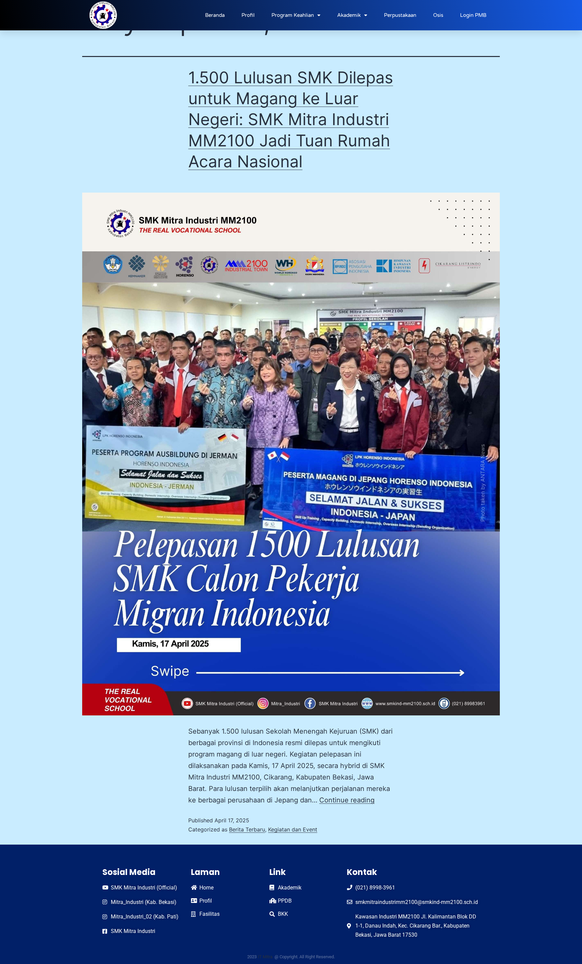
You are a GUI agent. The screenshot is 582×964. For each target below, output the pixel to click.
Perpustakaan (400, 15)
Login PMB (473, 15)
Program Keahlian (292, 15)
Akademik (349, 15)
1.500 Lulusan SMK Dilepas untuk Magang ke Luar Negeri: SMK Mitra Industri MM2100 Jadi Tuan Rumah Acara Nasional (290, 119)
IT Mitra (265, 956)
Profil (248, 15)
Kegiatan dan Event (292, 829)
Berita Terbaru (247, 829)
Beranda (215, 15)
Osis (438, 15)
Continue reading (347, 800)
